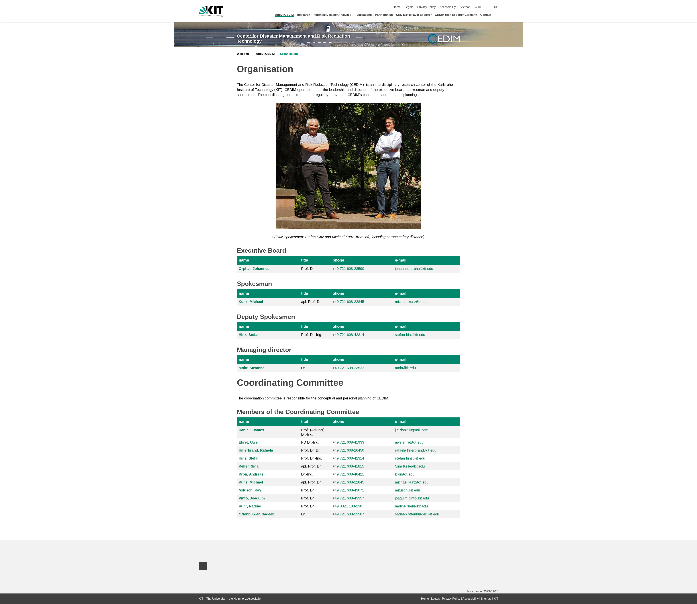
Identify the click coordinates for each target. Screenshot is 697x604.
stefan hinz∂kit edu (410, 335)
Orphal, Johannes (254, 269)
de (496, 7)
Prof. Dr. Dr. (311, 450)
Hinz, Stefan (249, 335)
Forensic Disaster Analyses (332, 14)
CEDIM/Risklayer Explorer (414, 14)
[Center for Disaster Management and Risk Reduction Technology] (444, 39)
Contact (485, 14)
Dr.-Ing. (307, 474)
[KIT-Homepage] (211, 11)
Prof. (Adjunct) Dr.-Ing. (313, 432)
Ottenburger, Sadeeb (256, 514)
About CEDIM (284, 14)
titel (304, 421)
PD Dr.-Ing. (310, 442)
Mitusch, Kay (250, 490)
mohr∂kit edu (405, 368)
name (244, 260)
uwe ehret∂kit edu (409, 442)
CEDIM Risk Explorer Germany (456, 14)
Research (303, 14)
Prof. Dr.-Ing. (311, 335)
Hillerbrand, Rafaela (256, 450)
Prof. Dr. (308, 269)
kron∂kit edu (405, 474)
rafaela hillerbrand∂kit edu (415, 450)
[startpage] (497, 15)
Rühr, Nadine (250, 506)
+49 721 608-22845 (348, 302)
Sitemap (465, 7)
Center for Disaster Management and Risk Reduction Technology (293, 38)
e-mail (400, 260)
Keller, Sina (248, 466)
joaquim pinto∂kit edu (412, 498)
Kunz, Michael (251, 302)
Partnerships (384, 14)
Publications (363, 14)
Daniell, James (251, 430)
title (304, 260)
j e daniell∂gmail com (411, 430)
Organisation (289, 53)
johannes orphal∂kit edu (414, 269)
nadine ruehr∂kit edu (411, 506)
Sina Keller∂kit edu (410, 466)
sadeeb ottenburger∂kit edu (417, 514)
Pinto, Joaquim (252, 498)
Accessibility (448, 7)
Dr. (303, 368)
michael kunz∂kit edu (412, 302)
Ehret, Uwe (248, 442)
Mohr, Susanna (251, 368)
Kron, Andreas (251, 474)
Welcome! (243, 53)
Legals (409, 7)
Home (397, 7)
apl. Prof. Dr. (311, 302)
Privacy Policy (426, 7)
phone (338, 260)
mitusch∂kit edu (407, 490)
